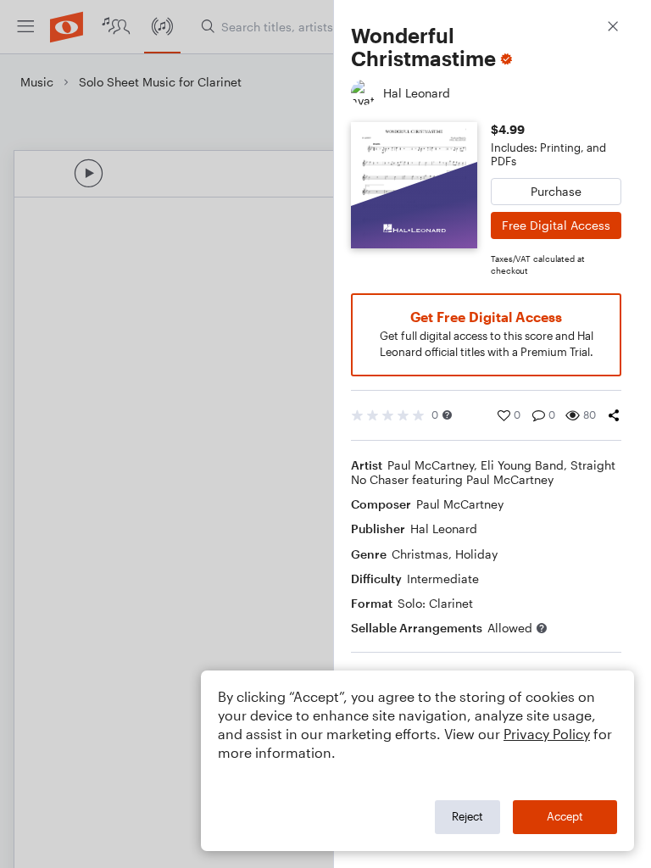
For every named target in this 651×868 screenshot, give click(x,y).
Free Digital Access (556, 225)
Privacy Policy (547, 734)
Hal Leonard (443, 528)
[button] (447, 414)
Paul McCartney (430, 465)
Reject (467, 816)
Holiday (476, 554)
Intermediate (443, 578)
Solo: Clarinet (435, 603)
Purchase (556, 191)
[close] (612, 28)
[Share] (613, 415)
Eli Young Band (522, 465)
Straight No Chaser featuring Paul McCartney (483, 472)
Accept (565, 816)
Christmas (420, 554)
